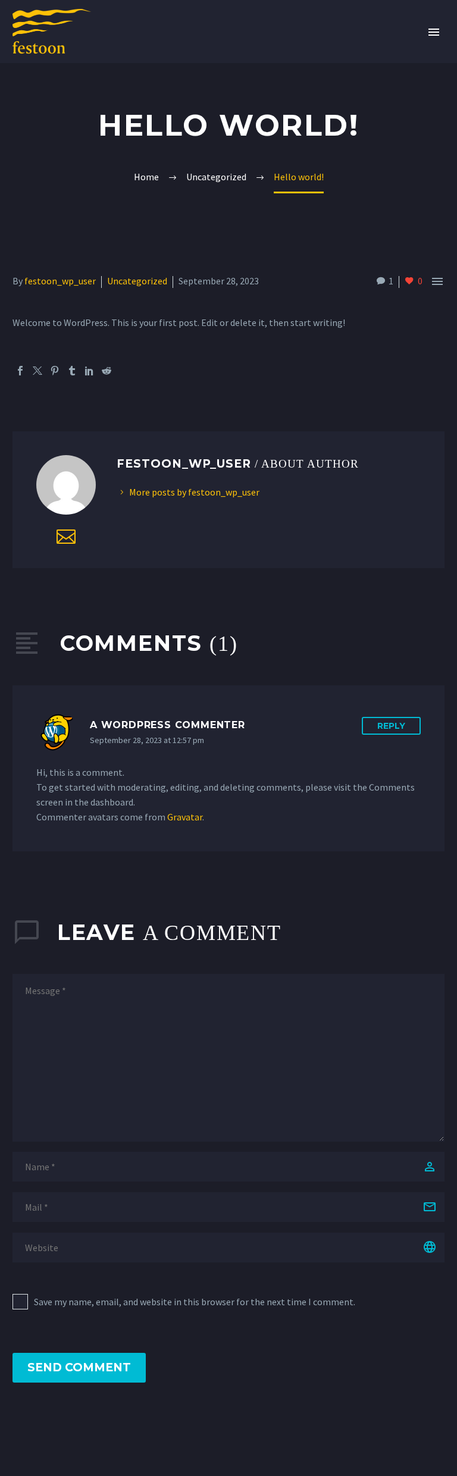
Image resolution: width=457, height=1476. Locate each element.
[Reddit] (106, 370)
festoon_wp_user (60, 281)
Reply (391, 725)
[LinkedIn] (89, 370)
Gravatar (184, 817)
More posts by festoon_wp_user (194, 492)
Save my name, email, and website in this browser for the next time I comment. (194, 1302)
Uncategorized (137, 281)
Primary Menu (434, 32)
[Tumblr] (72, 370)
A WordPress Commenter (167, 725)
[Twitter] (37, 370)
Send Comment (79, 1367)
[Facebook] (20, 370)
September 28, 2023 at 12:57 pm (147, 740)
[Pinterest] (55, 370)
